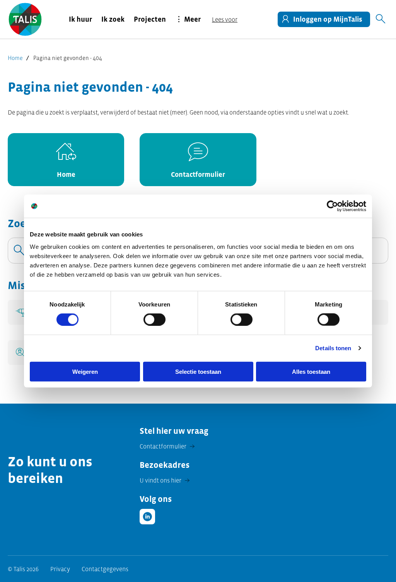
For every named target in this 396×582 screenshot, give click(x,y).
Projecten (150, 19)
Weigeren (85, 371)
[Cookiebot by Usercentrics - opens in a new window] (332, 206)
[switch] (154, 319)
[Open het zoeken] (380, 19)
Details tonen (333, 348)
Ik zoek (113, 19)
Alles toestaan (311, 371)
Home (15, 58)
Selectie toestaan (198, 371)
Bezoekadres (164, 465)
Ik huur (80, 19)
